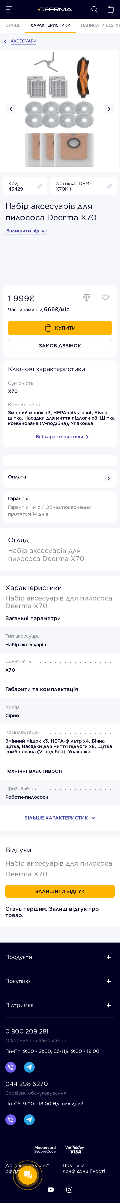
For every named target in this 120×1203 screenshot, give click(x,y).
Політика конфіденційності (84, 1168)
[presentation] (10, 109)
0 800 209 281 (26, 1031)
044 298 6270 (26, 1084)
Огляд (12, 25)
